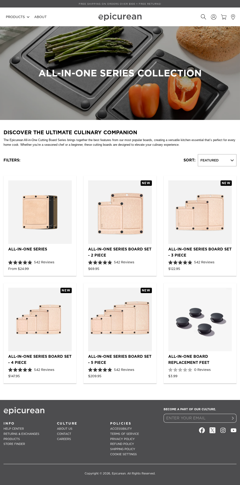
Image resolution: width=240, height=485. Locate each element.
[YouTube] (233, 430)
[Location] (233, 17)
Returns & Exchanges (21, 434)
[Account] (213, 17)
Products (12, 439)
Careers (64, 439)
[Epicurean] (120, 17)
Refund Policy (122, 444)
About (40, 17)
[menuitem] (18, 16)
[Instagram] (223, 430)
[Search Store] (203, 17)
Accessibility (121, 428)
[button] (18, 16)
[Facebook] (202, 430)
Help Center (14, 428)
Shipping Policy (122, 449)
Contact (64, 434)
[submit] (232, 418)
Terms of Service (124, 434)
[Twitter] (212, 430)
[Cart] (223, 17)
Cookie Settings (123, 454)
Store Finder (14, 444)
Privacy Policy (122, 439)
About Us (64, 428)
